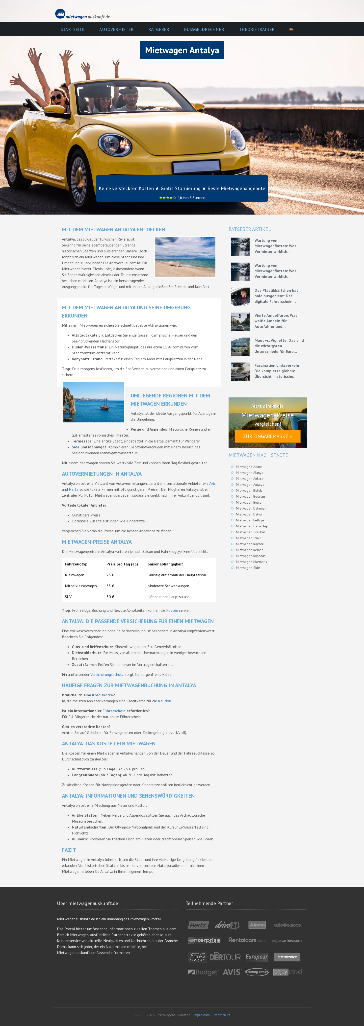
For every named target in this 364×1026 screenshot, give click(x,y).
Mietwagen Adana (249, 466)
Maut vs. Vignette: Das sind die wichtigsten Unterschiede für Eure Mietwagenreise (279, 346)
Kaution (164, 700)
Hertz (73, 489)
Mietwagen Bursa (248, 502)
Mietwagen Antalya (250, 484)
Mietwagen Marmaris (251, 562)
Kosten (172, 610)
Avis (212, 483)
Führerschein (114, 710)
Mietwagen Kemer (249, 550)
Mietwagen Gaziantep (252, 526)
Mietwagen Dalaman (251, 508)
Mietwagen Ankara (249, 478)
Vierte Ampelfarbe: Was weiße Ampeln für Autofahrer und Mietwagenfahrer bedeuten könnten (279, 321)
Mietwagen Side (248, 567)
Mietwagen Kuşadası (251, 556)
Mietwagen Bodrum (250, 496)
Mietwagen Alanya (249, 472)
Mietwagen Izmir (248, 538)
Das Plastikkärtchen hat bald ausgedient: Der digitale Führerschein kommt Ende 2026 (276, 296)
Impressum (201, 1015)
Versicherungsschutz (107, 674)
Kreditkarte (102, 694)
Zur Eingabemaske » (267, 436)
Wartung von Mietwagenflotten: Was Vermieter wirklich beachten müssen (275, 246)
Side (75, 446)
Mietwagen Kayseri (250, 544)
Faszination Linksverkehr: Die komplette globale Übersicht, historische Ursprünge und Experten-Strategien (277, 371)
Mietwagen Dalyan (249, 514)
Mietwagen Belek (249, 490)
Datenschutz (221, 1015)
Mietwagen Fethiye (250, 520)
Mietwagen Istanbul (250, 532)
